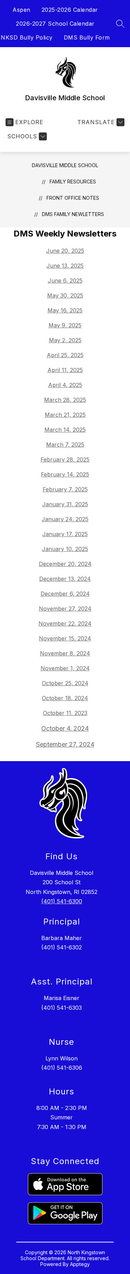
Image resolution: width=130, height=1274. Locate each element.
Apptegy (80, 1264)
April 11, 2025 (65, 370)
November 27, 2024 (65, 608)
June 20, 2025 (65, 250)
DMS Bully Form (87, 37)
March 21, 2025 (65, 414)
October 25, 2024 (65, 683)
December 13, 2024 (65, 578)
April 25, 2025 (65, 355)
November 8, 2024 (65, 653)
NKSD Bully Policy (27, 37)
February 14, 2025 (65, 474)
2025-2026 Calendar (70, 9)
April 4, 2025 (65, 384)
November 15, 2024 (65, 638)
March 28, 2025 (65, 399)
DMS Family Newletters (73, 214)
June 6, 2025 (65, 280)
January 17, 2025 (65, 534)
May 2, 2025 (65, 340)
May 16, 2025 (65, 310)
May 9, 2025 (65, 325)
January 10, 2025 (65, 548)
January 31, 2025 (65, 504)
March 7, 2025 (65, 444)
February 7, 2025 (65, 489)
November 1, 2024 (65, 668)
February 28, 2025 (65, 459)
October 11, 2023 (65, 712)
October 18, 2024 (65, 698)
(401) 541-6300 (61, 901)
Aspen (21, 9)
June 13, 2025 (65, 265)
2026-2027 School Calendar (55, 23)
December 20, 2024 (65, 563)
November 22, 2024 (65, 623)
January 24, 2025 (65, 519)
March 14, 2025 (65, 429)
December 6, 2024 (65, 593)
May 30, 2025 (65, 295)
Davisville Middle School (65, 165)
